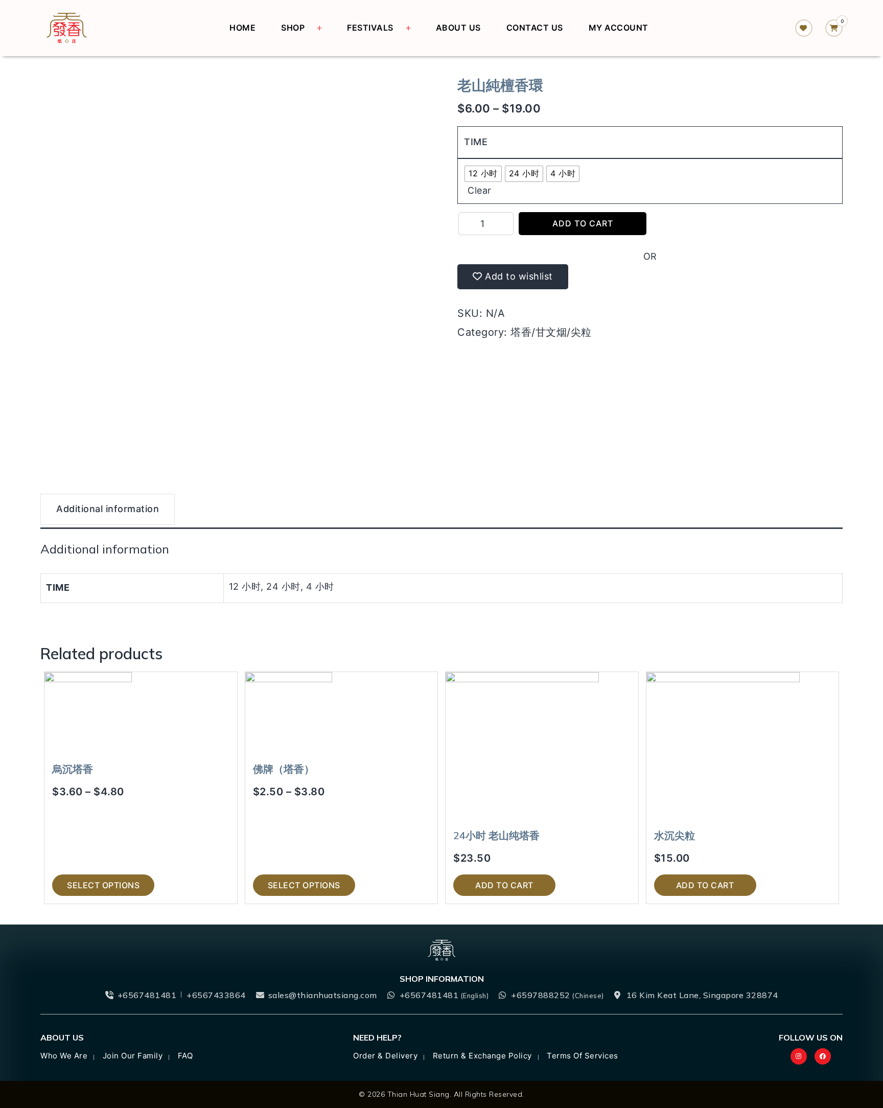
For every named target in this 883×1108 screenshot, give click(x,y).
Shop (293, 27)
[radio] (483, 173)
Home (242, 27)
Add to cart (582, 223)
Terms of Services (582, 1055)
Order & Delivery (385, 1055)
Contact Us (534, 27)
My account (618, 27)
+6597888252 (557, 995)
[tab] (107, 510)
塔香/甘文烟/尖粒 (551, 332)
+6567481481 (147, 995)
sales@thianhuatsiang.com (322, 995)
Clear (480, 190)
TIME (475, 141)
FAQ (185, 1055)
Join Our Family (133, 1055)
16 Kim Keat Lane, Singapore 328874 (702, 995)
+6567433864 (216, 995)
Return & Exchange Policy (482, 1055)
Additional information (107, 508)
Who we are (63, 1055)
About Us (458, 27)
